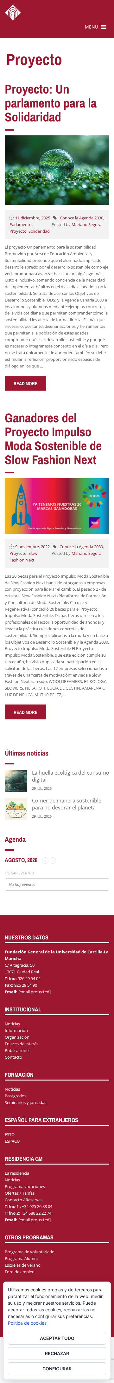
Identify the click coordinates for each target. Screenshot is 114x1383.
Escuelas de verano (23, 1265)
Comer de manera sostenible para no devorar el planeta (66, 804)
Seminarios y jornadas (25, 1102)
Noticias (12, 1024)
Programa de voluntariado (29, 1252)
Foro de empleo (20, 1272)
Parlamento (21, 224)
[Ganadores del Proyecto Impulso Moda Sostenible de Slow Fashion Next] (57, 505)
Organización (17, 1037)
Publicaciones (17, 1050)
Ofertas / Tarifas (20, 1193)
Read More (25, 383)
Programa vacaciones (25, 1186)
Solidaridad (39, 231)
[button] (91, 27)
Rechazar (57, 1353)
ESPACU (12, 1141)
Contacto (13, 1057)
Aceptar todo (57, 1338)
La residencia (17, 1173)
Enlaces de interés (21, 1044)
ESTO (10, 1134)
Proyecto (18, 231)
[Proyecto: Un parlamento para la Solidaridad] (57, 169)
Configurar (57, 1368)
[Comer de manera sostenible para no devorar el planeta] (16, 808)
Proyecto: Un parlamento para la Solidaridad (51, 103)
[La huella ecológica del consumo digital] (16, 780)
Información (16, 1030)
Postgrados (15, 1096)
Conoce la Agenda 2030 (81, 218)
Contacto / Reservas (23, 1200)
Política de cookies (27, 1323)
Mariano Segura (86, 224)
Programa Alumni (21, 1258)
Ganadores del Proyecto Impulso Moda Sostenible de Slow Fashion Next (53, 438)
